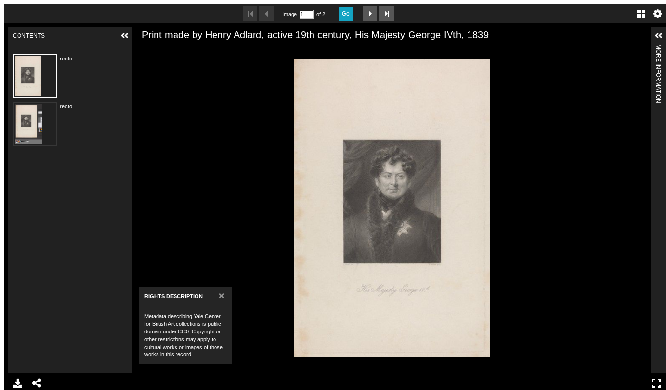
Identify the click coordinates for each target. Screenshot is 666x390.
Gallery (641, 13)
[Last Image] (386, 13)
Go (346, 13)
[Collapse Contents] (125, 35)
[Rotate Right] (177, 50)
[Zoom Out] (161, 50)
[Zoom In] (144, 50)
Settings (657, 13)
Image (289, 14)
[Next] (640, 208)
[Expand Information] (659, 35)
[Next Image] (370, 13)
